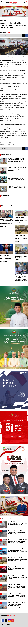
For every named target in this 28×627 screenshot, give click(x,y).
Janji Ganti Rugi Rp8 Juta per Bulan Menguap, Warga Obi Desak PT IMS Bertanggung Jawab (17, 523)
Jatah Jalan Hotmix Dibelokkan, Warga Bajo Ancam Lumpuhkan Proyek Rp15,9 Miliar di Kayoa (17, 595)
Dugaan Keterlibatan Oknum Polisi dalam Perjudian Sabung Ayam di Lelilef (16, 532)
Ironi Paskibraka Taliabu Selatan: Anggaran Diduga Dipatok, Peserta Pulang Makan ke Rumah (17, 550)
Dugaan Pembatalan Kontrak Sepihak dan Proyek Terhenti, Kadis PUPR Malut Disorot (16, 160)
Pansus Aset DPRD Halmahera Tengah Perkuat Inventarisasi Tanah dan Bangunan (16, 188)
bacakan (4, 32)
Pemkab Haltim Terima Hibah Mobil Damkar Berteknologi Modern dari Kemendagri (6, 258)
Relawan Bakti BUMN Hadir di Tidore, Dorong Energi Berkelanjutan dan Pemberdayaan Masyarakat (16, 605)
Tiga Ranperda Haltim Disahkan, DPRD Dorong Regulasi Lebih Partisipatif (17, 568)
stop (9, 32)
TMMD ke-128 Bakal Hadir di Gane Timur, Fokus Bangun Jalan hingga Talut (17, 169)
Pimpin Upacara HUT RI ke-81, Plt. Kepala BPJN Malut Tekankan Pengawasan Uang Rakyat (17, 541)
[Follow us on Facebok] (2, 620)
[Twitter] (23, 35)
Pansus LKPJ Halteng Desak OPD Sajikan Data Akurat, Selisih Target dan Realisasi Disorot (17, 178)
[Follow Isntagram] (9, 620)
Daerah (5, 20)
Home (1, 20)
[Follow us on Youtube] (12, 620)
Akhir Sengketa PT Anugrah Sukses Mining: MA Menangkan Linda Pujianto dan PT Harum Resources (17, 587)
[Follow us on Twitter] (6, 620)
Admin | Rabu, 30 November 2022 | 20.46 (8, 30)
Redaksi (3, 624)
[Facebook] (26, 35)
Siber (8, 624)
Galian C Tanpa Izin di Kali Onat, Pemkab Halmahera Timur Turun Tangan (17, 577)
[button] (26, 0)
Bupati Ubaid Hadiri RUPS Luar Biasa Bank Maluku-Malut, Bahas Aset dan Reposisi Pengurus (21, 238)
